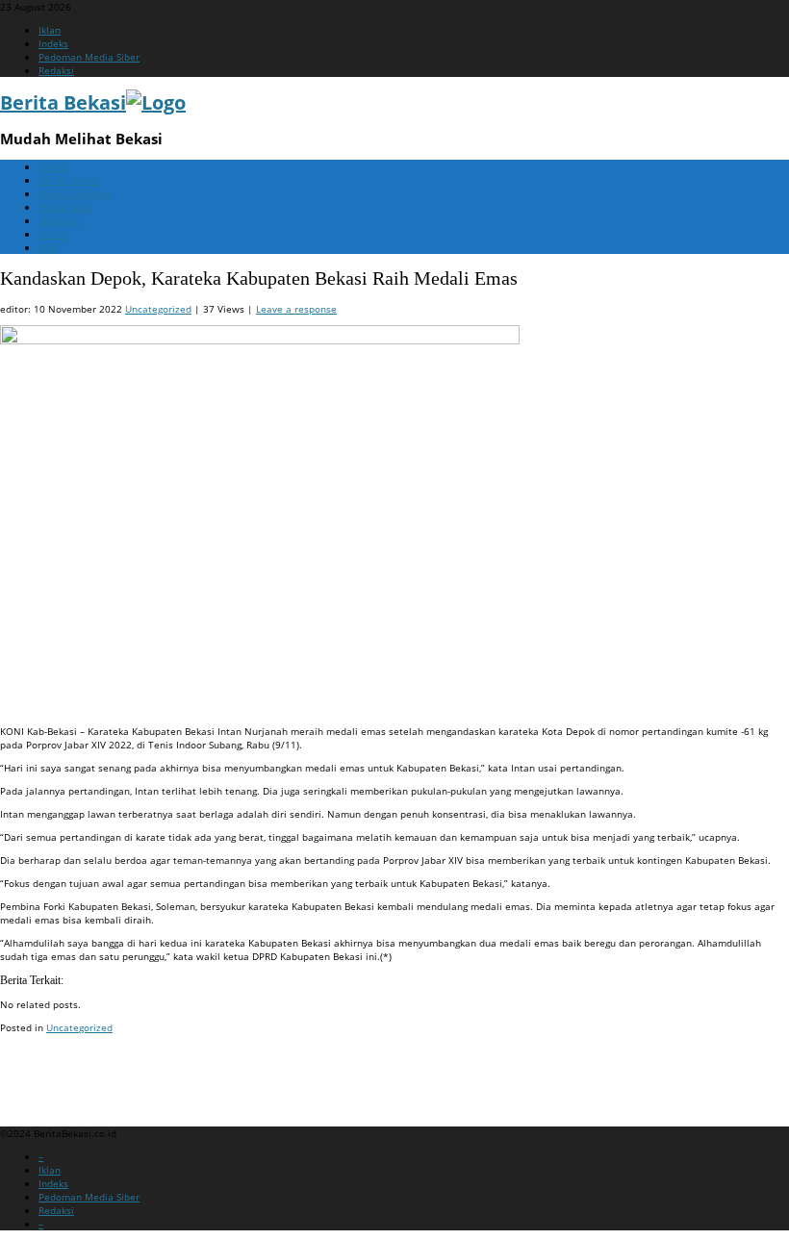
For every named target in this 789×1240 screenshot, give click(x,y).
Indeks (53, 43)
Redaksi (56, 70)
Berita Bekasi (68, 180)
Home (51, 166)
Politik (52, 233)
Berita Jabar (65, 207)
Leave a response (296, 309)
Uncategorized (158, 309)
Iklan (49, 30)
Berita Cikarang (73, 193)
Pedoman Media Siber (89, 56)
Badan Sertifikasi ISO (47, 1064)
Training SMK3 (32, 1087)
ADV (47, 247)
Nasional (59, 220)
